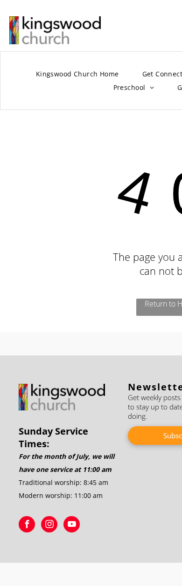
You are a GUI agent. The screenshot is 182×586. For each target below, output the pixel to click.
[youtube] (71, 525)
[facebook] (27, 525)
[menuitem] (77, 74)
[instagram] (49, 525)
